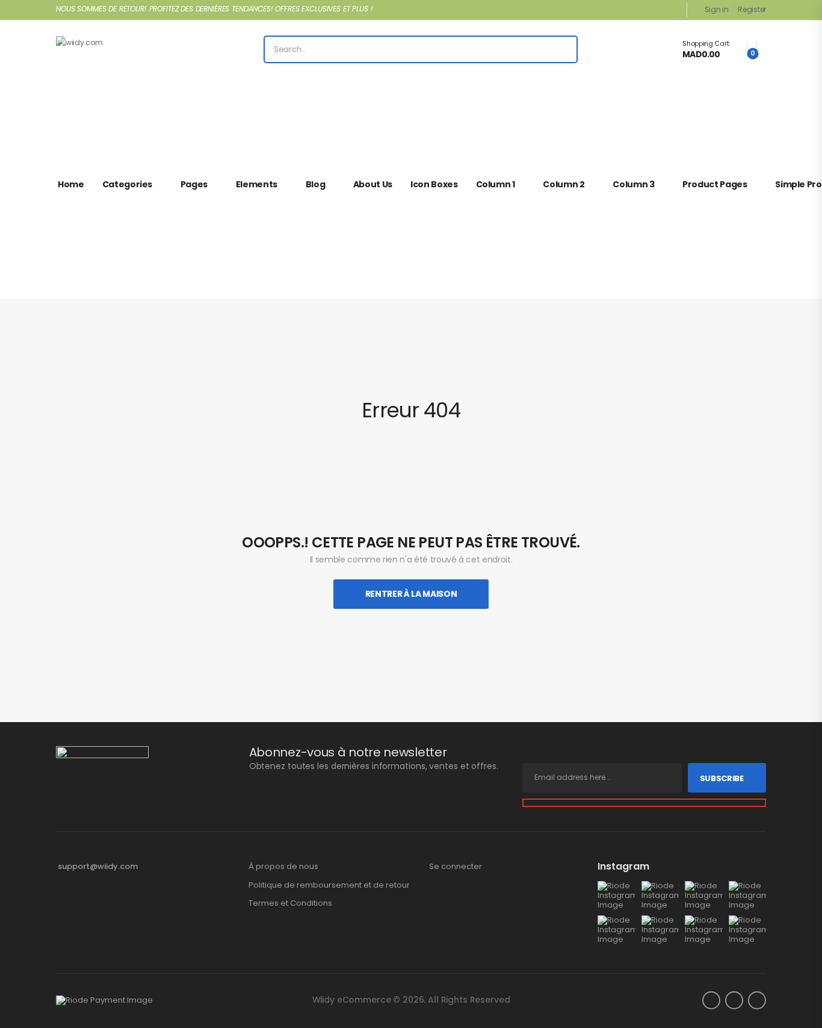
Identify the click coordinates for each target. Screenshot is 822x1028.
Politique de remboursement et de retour (329, 885)
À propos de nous (283, 866)
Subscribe (722, 778)
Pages (194, 184)
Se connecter (455, 866)
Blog (316, 184)
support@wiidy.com (98, 866)
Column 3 (633, 184)
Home (71, 184)
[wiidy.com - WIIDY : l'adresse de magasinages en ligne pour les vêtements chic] (102, 49)
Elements (256, 184)
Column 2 (563, 184)
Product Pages (714, 184)
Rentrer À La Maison (411, 594)
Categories (127, 184)
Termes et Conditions (290, 903)
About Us (372, 184)
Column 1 (495, 184)
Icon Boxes (434, 184)
